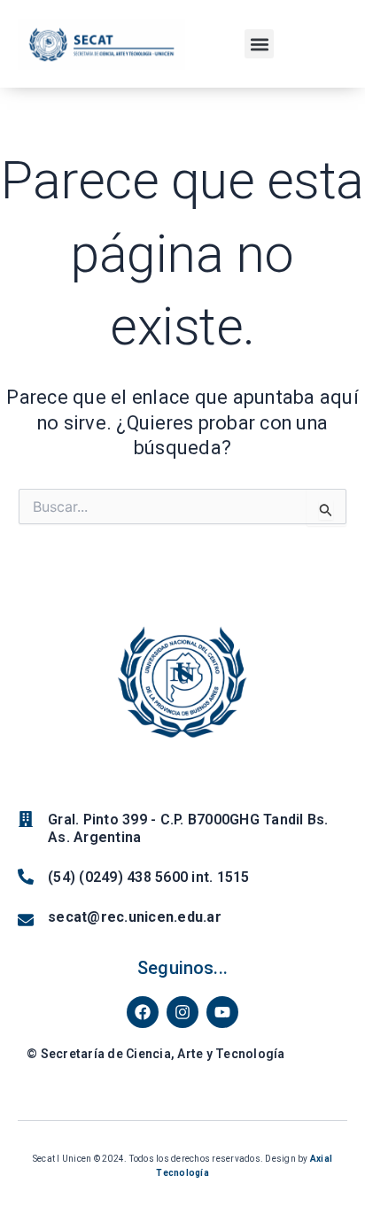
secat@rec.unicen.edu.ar (134, 917)
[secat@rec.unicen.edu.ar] (26, 920)
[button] (259, 43)
